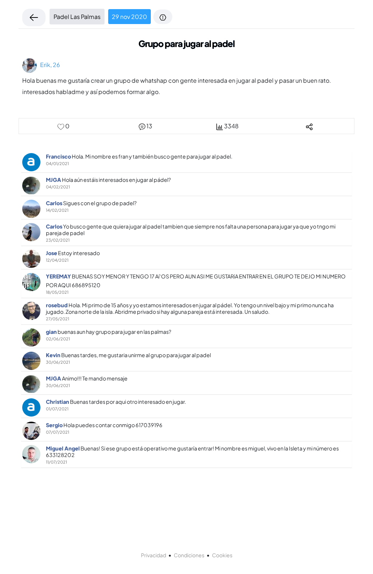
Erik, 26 (48, 65)
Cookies (222, 555)
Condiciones (189, 555)
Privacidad (153, 555)
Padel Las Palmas (77, 16)
